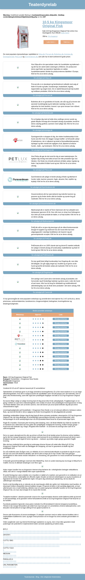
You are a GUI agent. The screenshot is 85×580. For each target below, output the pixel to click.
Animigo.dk (68, 54)
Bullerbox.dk (58, 54)
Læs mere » (51, 42)
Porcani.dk (49, 54)
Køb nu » (67, 42)
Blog (37, 577)
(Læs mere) (65, 33)
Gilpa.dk (42, 54)
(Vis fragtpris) (53, 36)
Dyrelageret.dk (8, 57)
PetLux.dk (18, 57)
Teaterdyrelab (43, 4)
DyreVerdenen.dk (31, 57)
